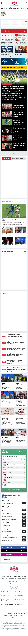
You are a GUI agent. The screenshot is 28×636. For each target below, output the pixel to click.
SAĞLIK (16, 616)
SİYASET (21, 616)
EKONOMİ (4, 8)
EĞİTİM (6, 616)
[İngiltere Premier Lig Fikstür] (25, 496)
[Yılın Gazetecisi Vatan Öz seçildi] (7, 395)
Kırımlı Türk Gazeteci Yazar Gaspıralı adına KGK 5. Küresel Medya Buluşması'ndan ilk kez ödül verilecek (7, 422)
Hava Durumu (20, 591)
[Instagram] (16, 587)
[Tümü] (25, 559)
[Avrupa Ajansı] (14, 3)
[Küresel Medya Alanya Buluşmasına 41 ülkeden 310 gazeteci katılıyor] (20, 411)
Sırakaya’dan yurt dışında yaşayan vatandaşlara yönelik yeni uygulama (16, 369)
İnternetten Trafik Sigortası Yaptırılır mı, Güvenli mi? (20, 440)
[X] (14, 587)
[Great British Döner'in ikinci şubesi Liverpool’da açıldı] (20, 395)
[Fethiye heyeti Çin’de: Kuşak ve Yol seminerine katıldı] (7, 378)
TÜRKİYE (18, 437)
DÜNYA (4, 383)
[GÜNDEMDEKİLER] (25, 251)
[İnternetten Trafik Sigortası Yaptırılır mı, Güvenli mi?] (20, 432)
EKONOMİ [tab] (7, 158)
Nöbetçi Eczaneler (7, 591)
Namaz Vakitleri (6, 595)
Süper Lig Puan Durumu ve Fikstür (5, 600)
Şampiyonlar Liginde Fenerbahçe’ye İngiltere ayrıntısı (15, 336)
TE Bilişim (9, 634)
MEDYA (4, 400)
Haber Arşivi (19, 604)
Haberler (4, 614)
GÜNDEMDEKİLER (14, 8)
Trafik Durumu (19, 595)
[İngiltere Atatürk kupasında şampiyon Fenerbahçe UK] (20, 378)
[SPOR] (25, 293)
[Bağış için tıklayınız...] (14, 153)
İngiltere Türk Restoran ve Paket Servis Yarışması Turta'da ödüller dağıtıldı (7, 442)
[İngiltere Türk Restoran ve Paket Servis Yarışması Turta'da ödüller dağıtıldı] (7, 432)
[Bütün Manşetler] (25, 201)
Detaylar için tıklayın (14, 489)
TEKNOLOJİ (14, 617)
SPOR (22, 8)
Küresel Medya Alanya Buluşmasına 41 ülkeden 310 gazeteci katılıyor (20, 421)
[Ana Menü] (1, 3)
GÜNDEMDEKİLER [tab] (17, 158)
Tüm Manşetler (20, 599)
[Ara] (26, 3)
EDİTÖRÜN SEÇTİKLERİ (19, 614)
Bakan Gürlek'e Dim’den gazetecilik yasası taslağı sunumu (14, 362)
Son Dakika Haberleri (8, 604)
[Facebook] (11, 587)
